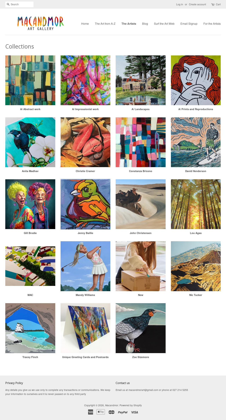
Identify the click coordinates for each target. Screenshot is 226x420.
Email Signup (188, 24)
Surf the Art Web (164, 24)
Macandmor (111, 405)
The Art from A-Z (105, 24)
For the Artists (212, 24)
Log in (179, 4)
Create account (197, 4)
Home (85, 24)
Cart (218, 4)
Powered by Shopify (131, 405)
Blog (145, 24)
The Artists (128, 24)
